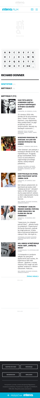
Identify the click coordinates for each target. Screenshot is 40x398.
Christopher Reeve (24, 238)
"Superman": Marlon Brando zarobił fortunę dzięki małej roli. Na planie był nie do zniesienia (28, 211)
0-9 (28, 66)
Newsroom (11, 375)
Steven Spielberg (23, 166)
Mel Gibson (21, 201)
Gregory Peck (22, 131)
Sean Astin (27, 167)
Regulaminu (31, 384)
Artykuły (6, 88)
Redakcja (29, 367)
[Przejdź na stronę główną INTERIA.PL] (7, 9)
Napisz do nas (10, 367)
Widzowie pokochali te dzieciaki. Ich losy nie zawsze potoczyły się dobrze (27, 140)
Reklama (29, 375)
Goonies (27, 169)
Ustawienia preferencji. (9, 387)
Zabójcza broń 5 (23, 203)
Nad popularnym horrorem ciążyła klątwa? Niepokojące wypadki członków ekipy (27, 104)
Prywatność (19, 387)
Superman (21, 237)
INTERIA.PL (34, 387)
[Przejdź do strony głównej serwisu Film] (15, 9)
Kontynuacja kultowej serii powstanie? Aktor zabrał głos (27, 176)
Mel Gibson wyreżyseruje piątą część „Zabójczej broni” (28, 245)
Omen (26, 132)
